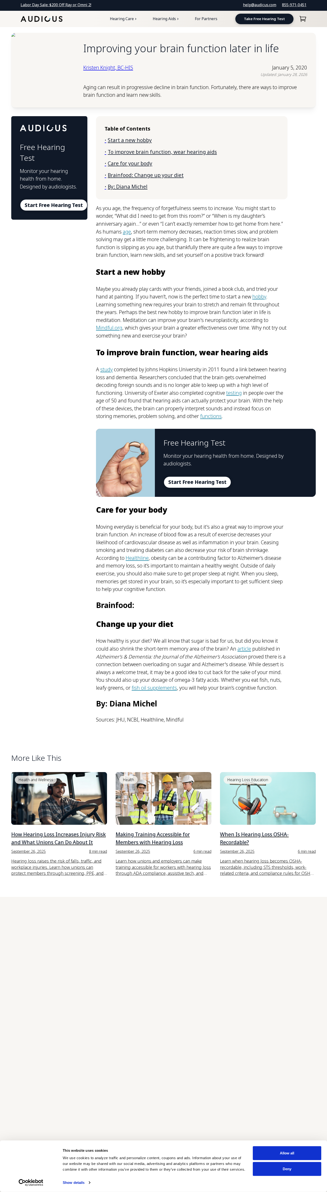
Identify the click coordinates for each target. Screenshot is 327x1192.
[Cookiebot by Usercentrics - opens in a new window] (31, 1182)
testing (234, 393)
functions (211, 416)
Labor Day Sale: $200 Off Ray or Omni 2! (56, 4)
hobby (259, 296)
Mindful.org (109, 327)
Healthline (137, 558)
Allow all (287, 1153)
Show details (74, 1183)
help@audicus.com (259, 4)
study (106, 369)
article (244, 648)
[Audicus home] (41, 19)
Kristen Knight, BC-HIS (108, 67)
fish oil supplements (154, 687)
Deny (287, 1169)
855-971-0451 (294, 4)
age (127, 231)
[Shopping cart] (302, 19)
